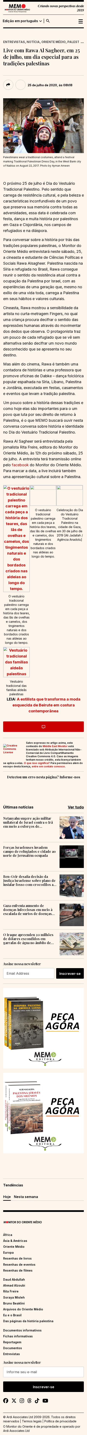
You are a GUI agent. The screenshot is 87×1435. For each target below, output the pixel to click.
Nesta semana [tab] (26, 1197)
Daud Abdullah (14, 1279)
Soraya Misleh (14, 1297)
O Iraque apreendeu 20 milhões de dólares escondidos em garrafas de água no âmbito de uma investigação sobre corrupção (28, 939)
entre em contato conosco (48, 766)
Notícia (33, 42)
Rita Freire (11, 1291)
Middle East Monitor (55, 746)
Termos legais (32, 1421)
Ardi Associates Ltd (16, 1430)
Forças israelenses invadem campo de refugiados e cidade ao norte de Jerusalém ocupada (29, 851)
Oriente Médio (53, 42)
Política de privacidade (60, 1421)
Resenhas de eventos (19, 1264)
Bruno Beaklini (14, 1303)
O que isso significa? (37, 763)
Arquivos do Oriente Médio (23, 1309)
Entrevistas (14, 42)
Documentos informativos (22, 1330)
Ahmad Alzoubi (14, 1285)
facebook (20, 465)
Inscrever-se (70, 973)
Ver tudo (76, 807)
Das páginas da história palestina (28, 1321)
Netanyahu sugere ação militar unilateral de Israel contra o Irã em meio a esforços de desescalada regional (28, 822)
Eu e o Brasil (12, 1315)
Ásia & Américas (15, 1240)
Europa (8, 1252)
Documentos (12, 1348)
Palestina (76, 42)
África (7, 1235)
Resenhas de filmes (18, 1270)
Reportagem (12, 1342)
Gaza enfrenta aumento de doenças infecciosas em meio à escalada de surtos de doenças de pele (27, 910)
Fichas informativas (18, 1336)
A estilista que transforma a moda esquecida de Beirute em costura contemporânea (46, 705)
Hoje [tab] (7, 1197)
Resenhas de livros (17, 1258)
